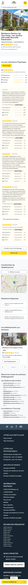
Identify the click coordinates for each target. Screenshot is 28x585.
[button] (14, 282)
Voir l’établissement (10, 361)
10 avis (15, 44)
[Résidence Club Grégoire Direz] (12, 367)
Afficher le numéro (15, 272)
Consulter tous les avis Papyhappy (13, 248)
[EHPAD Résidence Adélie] (15, 367)
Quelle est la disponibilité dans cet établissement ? (13, 311)
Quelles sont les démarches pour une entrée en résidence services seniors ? (14, 317)
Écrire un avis (6, 65)
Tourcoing (18, 46)
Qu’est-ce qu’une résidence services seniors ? (14, 304)
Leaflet (23, 292)
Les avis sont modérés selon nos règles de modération (13, 71)
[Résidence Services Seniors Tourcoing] (9, 7)
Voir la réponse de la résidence (11, 219)
